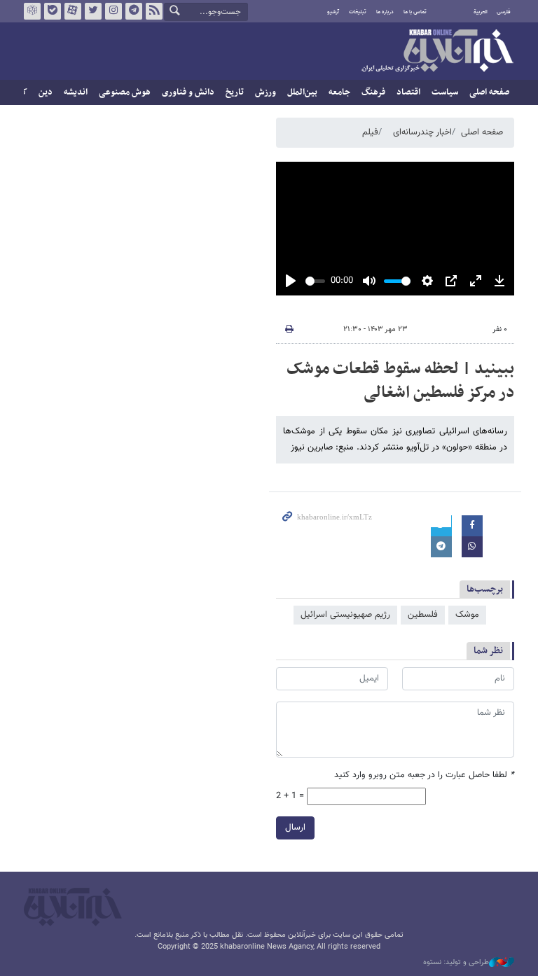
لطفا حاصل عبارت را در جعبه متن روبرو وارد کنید (424, 775)
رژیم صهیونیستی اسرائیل (345, 615)
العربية (481, 12)
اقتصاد (408, 92)
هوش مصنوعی (125, 92)
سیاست (445, 92)
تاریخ (235, 92)
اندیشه (76, 92)
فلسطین (423, 615)
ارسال (295, 828)
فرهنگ (373, 92)
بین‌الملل (302, 92)
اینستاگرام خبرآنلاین (113, 11)
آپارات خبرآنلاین (72, 11)
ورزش (265, 92)
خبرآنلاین (437, 52)
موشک (467, 615)
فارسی (504, 12)
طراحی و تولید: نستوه (456, 962)
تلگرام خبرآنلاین (133, 11)
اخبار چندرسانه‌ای (422, 132)
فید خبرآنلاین (154, 11)
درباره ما (385, 12)
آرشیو (333, 12)
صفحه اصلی (489, 92)
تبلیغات (357, 12)
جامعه (339, 92)
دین (46, 92)
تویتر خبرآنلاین (93, 11)
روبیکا (32, 11)
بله (52, 11)
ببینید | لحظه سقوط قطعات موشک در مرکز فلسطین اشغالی (400, 381)
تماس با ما (415, 12)
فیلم (370, 132)
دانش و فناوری (188, 92)
